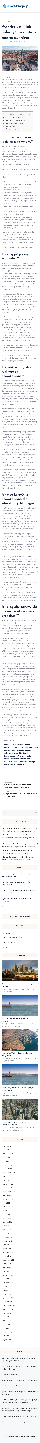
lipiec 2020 (6, 1317)
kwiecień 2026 (8, 1161)
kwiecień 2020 (8, 1328)
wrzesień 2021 (8, 1264)
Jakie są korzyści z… (11, 126)
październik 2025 (9, 1173)
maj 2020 (6, 1324)
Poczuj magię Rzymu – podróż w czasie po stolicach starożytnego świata (20, 875)
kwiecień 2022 (8, 1237)
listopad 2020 (7, 1302)
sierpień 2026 (7, 1146)
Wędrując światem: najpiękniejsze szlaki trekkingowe (20, 1380)
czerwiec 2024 (8, 1199)
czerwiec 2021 (8, 1275)
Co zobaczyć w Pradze (9, 1375)
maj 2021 (6, 1279)
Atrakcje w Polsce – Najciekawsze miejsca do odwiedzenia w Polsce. (17, 1123)
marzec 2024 (7, 1210)
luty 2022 (6, 1245)
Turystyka (6, 22)
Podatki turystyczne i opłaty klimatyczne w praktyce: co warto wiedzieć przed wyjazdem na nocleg (18, 837)
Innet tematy (6, 933)
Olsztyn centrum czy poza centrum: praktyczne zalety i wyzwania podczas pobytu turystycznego (20, 1409)
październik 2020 (9, 1305)
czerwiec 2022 (8, 1229)
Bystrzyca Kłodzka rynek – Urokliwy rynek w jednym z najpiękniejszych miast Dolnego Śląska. (19, 1401)
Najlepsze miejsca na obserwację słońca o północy (19, 1422)
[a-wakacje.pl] (16, 6)
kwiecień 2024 (8, 1207)
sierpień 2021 (7, 1267)
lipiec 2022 (6, 1226)
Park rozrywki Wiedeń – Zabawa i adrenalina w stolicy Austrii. (18, 1054)
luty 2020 (6, 1336)
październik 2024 (9, 1191)
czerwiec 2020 (8, 1321)
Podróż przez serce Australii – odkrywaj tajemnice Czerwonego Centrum (19, 891)
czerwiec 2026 (8, 1154)
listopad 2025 (7, 1169)
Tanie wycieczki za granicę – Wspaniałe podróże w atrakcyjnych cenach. (19, 1367)
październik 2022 (9, 1218)
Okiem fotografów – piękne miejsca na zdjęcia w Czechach (18, 985)
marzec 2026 (7, 1165)
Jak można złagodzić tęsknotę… (15, 123)
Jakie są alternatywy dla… (13, 129)
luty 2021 (6, 1290)
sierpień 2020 (7, 1313)
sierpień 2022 (7, 1222)
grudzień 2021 (8, 1252)
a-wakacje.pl (19, 1436)
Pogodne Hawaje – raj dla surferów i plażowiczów (19, 1416)
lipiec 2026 (6, 1150)
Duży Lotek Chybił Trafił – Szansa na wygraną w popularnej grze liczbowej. (18, 1359)
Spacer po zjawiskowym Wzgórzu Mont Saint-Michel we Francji (20, 1393)
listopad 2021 (7, 1256)
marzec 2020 (7, 1332)
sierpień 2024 (7, 1195)
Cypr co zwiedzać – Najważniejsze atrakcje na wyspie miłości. (17, 883)
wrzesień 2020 (8, 1309)
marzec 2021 (7, 1286)
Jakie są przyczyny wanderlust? (15, 120)
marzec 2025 (7, 1188)
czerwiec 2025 (8, 1184)
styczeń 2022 (7, 1248)
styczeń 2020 (7, 1340)
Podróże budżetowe (9, 942)
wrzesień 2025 (8, 1176)
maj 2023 (6, 1214)
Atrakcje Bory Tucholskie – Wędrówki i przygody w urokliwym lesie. (19, 1089)
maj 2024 (6, 1203)
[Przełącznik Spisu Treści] (28, 114)
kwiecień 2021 (8, 1283)
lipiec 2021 (6, 1271)
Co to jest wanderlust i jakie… (14, 117)
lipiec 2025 (6, 1180)
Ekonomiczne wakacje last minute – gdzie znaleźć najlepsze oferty (19, 1019)
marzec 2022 (7, 1241)
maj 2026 (6, 1157)
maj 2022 (6, 1233)
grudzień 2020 (8, 1298)
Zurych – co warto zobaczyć (11, 1386)
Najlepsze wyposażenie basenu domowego (17, 907)
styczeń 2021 (7, 1294)
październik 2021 (9, 1260)
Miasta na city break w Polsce (12, 938)
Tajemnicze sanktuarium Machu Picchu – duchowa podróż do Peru (19, 899)
